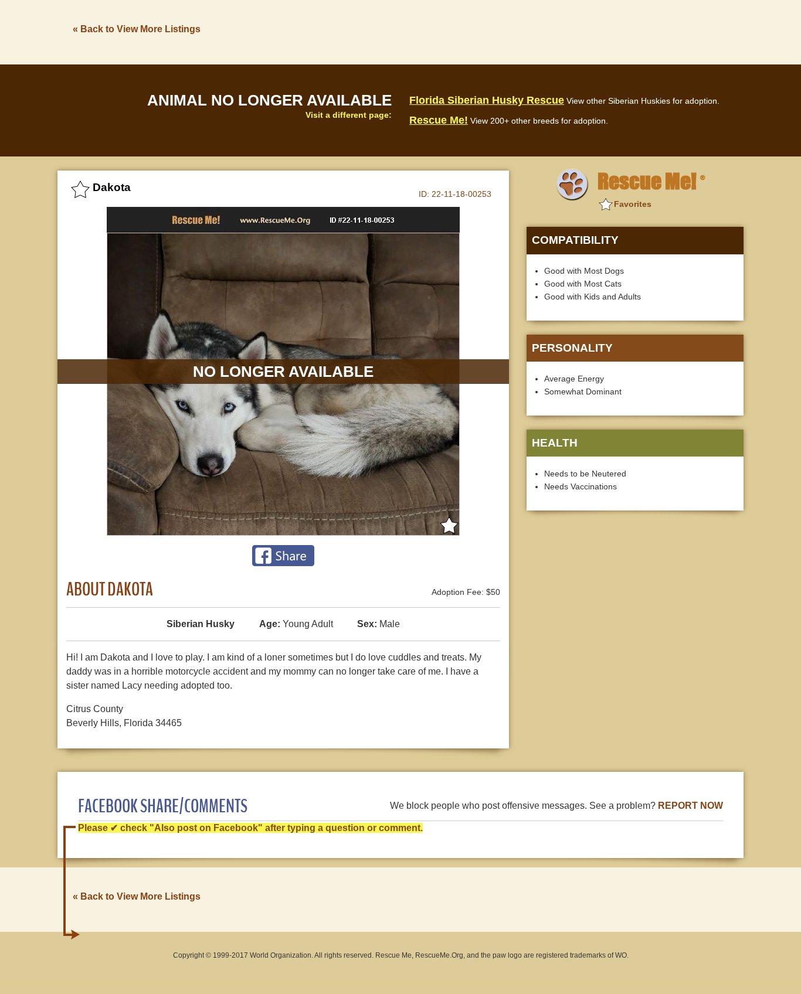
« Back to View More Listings (137, 29)
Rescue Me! (438, 120)
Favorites (632, 204)
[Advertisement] (530, 31)
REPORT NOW (690, 806)
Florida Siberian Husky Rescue (486, 100)
